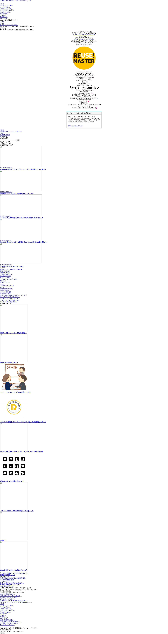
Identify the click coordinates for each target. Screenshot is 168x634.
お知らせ (3, 280)
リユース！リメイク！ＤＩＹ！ (10, 298)
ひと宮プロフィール (6, 5)
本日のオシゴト (5, 282)
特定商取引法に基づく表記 (8, 597)
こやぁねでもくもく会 (7, 285)
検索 (18, 140)
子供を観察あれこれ (6, 274)
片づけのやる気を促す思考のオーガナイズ (13, 295)
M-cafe (2, 287)
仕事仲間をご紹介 (5, 293)
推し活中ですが (5, 277)
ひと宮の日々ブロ (5, 276)
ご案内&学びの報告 (6, 289)
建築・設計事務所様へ (7, 594)
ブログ (2, 15)
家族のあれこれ (5, 271)
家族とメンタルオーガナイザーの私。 (12, 269)
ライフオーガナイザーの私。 (9, 25)
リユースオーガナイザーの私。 (10, 297)
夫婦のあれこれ (5, 273)
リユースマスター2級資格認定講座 (84, 34)
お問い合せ (3, 18)
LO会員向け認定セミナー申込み (10, 596)
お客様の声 (3, 13)
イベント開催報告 (5, 292)
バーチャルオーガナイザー (8, 302)
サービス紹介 (4, 7)
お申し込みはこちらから (75, 125)
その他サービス (5, 12)
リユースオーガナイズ (7, 10)
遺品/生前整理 (4, 290)
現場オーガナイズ (5, 9)
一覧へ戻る (3, 136)
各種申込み (3, 17)
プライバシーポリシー (7, 599)
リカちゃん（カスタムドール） (10, 300)
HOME (2, 4)
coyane (2, 284)
